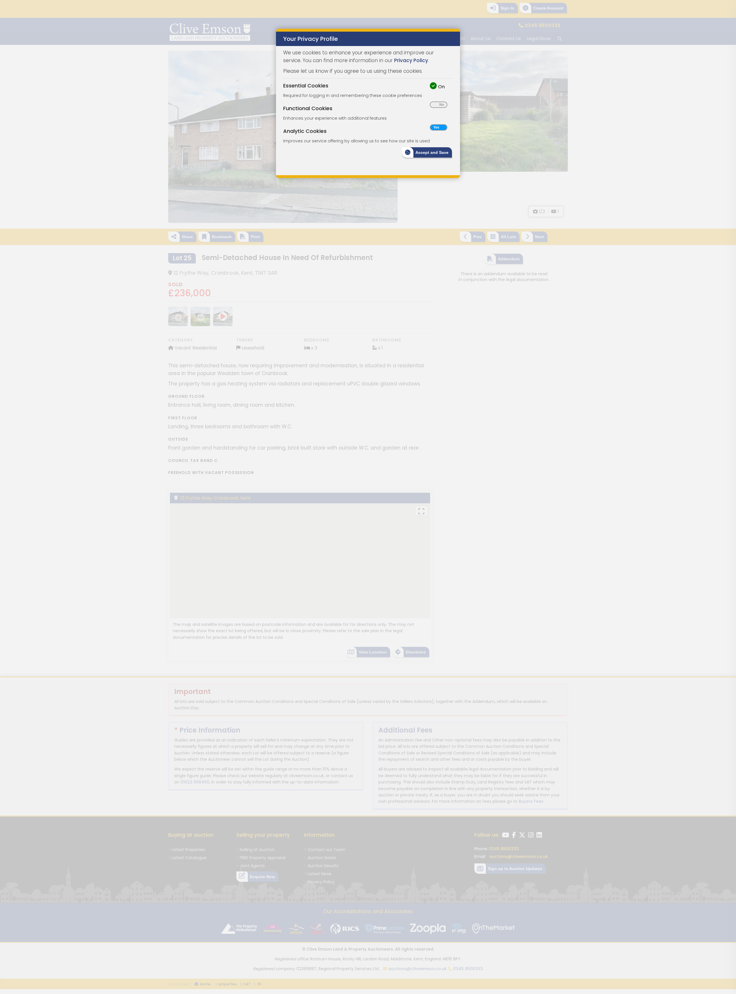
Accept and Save (431, 152)
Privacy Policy (411, 60)
